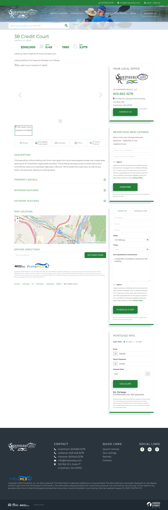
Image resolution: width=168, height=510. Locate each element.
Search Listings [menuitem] (58, 13)
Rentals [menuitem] (92, 13)
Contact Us (150, 13)
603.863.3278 (107, 3)
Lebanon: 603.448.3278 (71, 453)
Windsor (40, 284)
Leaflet (83, 242)
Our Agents (143, 109)
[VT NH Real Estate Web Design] (153, 505)
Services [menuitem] (104, 13)
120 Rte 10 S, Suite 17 (70, 466)
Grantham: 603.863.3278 (71, 449)
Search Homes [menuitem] (111, 449)
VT (33, 284)
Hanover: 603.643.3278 (70, 456)
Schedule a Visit (140, 211)
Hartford (50, 284)
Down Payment (119, 359)
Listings (25, 284)
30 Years (129, 342)
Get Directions (95, 255)
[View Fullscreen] (17, 227)
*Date (115, 236)
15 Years (139, 342)
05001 (58, 284)
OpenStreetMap (92, 242)
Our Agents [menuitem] (121, 13)
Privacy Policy (138, 178)
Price (115, 349)
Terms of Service (124, 319)
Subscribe (125, 187)
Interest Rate (118, 369)
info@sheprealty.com (129, 3)
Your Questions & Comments (125, 255)
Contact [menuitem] (107, 460)
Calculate (125, 384)
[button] (66, 26)
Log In (149, 3)
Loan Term (117, 342)
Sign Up (157, 3)
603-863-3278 (123, 94)
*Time (115, 245)
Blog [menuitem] (133, 13)
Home (17, 284)
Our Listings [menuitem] (77, 13)
